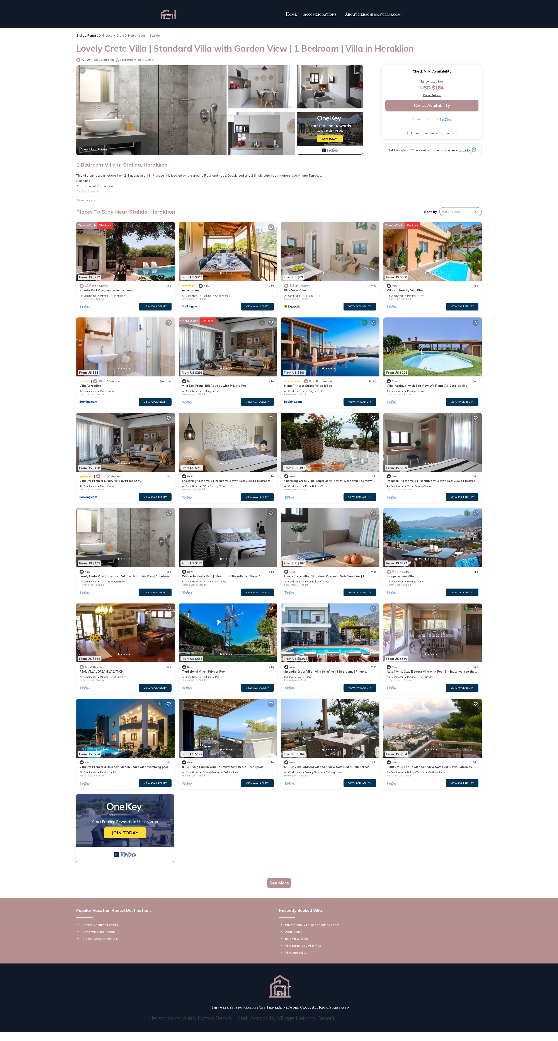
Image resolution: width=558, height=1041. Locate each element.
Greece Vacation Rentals (100, 939)
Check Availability (432, 105)
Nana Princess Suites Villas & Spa (308, 385)
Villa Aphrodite (90, 385)
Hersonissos (137, 35)
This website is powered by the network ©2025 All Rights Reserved (280, 1007)
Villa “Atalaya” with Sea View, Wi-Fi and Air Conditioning (427, 385)
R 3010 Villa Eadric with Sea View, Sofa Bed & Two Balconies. (429, 767)
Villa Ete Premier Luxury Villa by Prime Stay (110, 481)
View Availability (155, 306)
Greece (107, 35)
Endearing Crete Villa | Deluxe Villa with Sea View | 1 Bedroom (226, 481)
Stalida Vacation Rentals (100, 925)
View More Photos (94, 149)
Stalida (155, 35)
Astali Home (190, 290)
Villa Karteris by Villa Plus (405, 290)
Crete (120, 35)
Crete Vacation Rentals (98, 932)
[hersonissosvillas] (168, 14)
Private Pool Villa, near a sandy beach (106, 290)
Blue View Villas (295, 290)
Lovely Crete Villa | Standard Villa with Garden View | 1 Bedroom (125, 576)
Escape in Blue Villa (400, 576)
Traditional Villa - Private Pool (204, 671)
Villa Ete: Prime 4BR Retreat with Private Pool (214, 385)
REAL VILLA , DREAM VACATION (101, 671)
